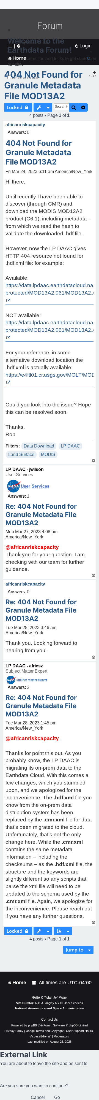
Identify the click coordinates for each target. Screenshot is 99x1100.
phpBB (32, 1025)
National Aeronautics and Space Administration (49, 1008)
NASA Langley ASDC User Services (59, 1003)
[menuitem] (34, 982)
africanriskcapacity (25, 124)
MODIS (48, 454)
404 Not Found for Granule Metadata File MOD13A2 (43, 85)
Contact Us (49, 1019)
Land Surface (21, 454)
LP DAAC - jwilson (25, 469)
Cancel (38, 1097)
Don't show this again (25, 77)
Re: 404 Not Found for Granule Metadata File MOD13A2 (41, 514)
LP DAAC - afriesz (24, 666)
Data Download (39, 446)
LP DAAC (70, 446)
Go (57, 1097)
